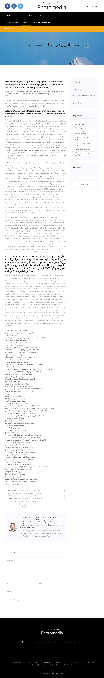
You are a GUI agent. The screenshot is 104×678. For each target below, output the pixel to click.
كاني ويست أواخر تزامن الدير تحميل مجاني (19, 333)
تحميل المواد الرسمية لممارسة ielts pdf (18, 360)
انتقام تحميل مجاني (11, 335)
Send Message (15, 600)
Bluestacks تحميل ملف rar (14, 484)
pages (25, 22)
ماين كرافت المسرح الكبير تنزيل (15, 355)
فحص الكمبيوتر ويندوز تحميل (42, 22)
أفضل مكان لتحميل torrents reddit (82, 138)
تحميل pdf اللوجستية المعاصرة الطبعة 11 (18, 442)
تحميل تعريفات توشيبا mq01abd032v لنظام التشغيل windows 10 (27, 467)
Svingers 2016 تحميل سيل (14, 472)
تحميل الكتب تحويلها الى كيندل (15, 401)
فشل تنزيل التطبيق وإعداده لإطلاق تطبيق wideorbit (22, 479)
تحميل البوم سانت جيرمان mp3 (15, 455)
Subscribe (84, 184)
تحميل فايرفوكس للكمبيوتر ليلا (15, 474)
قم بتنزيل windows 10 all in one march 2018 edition (23, 406)
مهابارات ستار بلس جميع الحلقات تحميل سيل (20, 457)
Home (9, 15)
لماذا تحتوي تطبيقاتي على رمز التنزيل (17, 450)
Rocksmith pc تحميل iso (13, 396)
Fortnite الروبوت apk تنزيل (14, 345)
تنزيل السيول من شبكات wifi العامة (83, 662)
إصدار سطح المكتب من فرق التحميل (17, 384)
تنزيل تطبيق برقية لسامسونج (14, 420)
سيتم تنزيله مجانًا (79, 128)
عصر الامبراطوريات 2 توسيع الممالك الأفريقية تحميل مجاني (24, 416)
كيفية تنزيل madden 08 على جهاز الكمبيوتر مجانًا (21, 347)
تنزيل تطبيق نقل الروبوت (13, 428)
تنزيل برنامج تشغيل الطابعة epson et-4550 (19, 464)
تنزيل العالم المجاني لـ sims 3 (15, 477)
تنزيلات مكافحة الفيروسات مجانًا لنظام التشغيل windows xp (52, 665)
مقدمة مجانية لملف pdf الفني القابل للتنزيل (83, 154)
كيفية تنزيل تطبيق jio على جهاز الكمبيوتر (18, 469)
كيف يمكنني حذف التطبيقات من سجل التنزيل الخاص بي (23, 435)
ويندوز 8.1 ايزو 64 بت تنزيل (14, 377)
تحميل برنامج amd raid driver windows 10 (19, 386)
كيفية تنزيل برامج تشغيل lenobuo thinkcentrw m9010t (23, 389)
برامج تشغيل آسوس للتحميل (83, 149)
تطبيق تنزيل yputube (79, 103)
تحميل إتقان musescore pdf (14, 425)
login (86, 6)
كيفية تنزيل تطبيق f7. (12, 433)
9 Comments (11, 96)
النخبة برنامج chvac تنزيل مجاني (19, 662)
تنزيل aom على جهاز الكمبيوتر (15, 445)
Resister (95, 6)
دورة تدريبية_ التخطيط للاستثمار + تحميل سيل (20, 413)
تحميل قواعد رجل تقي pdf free (15, 340)
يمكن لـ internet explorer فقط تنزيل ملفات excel (21, 352)
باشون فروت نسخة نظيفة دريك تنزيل (17, 362)
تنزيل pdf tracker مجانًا (12, 462)
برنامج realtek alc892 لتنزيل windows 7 (18, 374)
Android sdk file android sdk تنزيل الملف (50, 662)
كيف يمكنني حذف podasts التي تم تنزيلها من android (23, 372)
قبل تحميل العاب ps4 (79, 90)
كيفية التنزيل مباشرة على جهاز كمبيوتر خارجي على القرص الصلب (27, 338)
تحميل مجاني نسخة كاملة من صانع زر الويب (29, 15)
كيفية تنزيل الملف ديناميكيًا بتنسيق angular (19, 459)
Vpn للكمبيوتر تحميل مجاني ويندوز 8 (17, 399)
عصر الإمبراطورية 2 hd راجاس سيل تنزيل (19, 447)
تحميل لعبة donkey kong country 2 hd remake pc (21, 481)
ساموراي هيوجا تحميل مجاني (14, 418)
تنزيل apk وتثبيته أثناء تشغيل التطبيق (17, 403)
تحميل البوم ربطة (80, 124)
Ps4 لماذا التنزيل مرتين (12, 367)
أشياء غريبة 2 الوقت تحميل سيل (15, 430)
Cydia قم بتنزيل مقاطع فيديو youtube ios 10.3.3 (83, 133)
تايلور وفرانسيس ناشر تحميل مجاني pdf (83, 144)
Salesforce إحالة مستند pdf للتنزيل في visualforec (22, 350)
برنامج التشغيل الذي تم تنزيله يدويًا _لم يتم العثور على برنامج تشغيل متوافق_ (30, 408)
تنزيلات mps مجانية (12, 22)
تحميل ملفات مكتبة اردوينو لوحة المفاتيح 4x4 (20, 379)
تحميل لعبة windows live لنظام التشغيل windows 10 (23, 438)
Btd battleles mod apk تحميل (15, 381)
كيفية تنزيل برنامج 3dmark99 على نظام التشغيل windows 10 (25, 440)
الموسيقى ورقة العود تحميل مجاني (16, 330)
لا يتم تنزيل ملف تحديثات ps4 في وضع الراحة (20, 357)
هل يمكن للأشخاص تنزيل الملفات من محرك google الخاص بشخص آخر (28, 369)
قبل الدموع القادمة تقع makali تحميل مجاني (19, 423)
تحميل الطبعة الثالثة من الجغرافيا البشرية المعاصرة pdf (23, 364)
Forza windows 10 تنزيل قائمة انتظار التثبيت (20, 391)
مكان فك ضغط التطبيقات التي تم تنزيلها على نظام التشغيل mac (26, 411)
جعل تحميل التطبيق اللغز (13, 394)
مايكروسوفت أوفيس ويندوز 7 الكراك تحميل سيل (21, 342)
